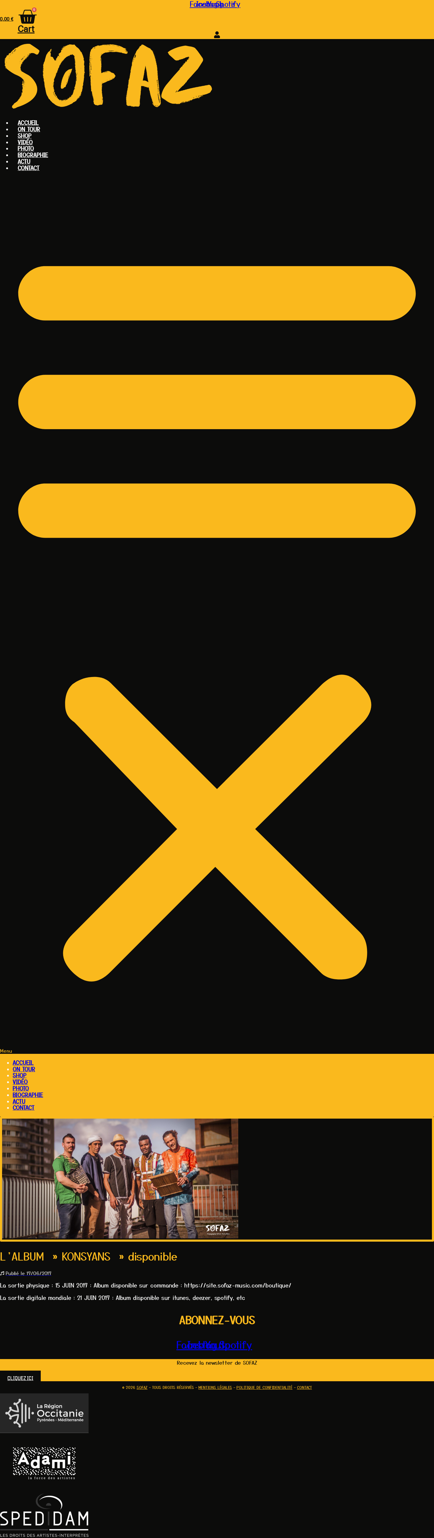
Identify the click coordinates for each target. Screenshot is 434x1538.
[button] (217, 615)
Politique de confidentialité (264, 1387)
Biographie (33, 155)
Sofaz (142, 1387)
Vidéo (25, 142)
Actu (24, 161)
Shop (25, 135)
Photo (26, 148)
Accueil (28, 122)
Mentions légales (215, 1387)
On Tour (29, 129)
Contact (29, 168)
